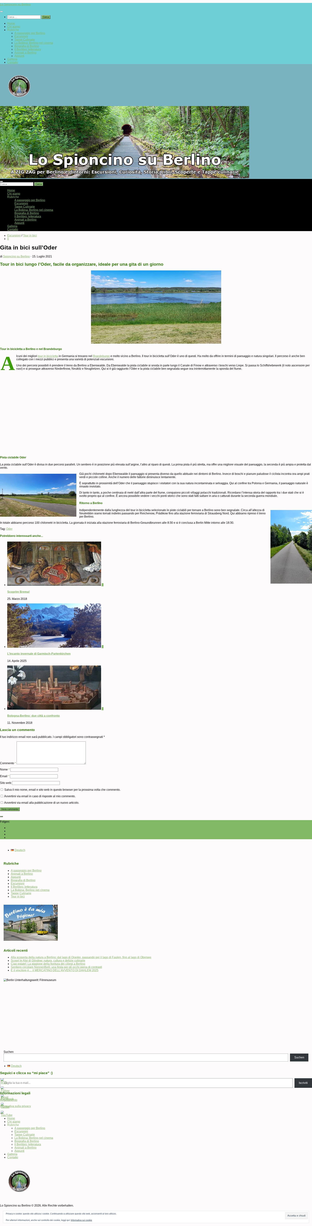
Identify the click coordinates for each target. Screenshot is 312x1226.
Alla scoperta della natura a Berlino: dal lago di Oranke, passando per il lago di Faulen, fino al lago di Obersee (81, 957)
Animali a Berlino (25, 52)
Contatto (12, 62)
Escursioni (21, 36)
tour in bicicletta (48, 356)
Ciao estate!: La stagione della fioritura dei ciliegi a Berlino (48, 963)
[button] (3, 410)
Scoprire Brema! (18, 591)
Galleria (12, 59)
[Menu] (1, 11)
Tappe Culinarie (24, 39)
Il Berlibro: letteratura (27, 49)
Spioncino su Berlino (16, 256)
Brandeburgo (101, 356)
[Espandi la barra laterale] (1, 816)
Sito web (5, 782)
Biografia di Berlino (26, 46)
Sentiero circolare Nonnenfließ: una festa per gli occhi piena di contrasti (56, 967)
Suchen (9, 1051)
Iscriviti (303, 1082)
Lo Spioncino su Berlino (15, 4)
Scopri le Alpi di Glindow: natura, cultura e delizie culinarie (48, 960)
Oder (9, 528)
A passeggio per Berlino (29, 33)
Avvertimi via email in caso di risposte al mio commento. (39, 796)
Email (4, 776)
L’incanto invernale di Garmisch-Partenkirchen (39, 653)
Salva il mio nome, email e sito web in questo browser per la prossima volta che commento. (62, 789)
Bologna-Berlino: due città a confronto (33, 715)
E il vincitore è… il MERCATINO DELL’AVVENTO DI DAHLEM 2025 (54, 970)
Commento (8, 763)
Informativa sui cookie (81, 1220)
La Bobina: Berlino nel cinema (33, 42)
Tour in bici (30, 235)
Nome (5, 769)
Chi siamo (13, 26)
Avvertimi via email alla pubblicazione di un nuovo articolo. (41, 802)
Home (11, 23)
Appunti (19, 55)
